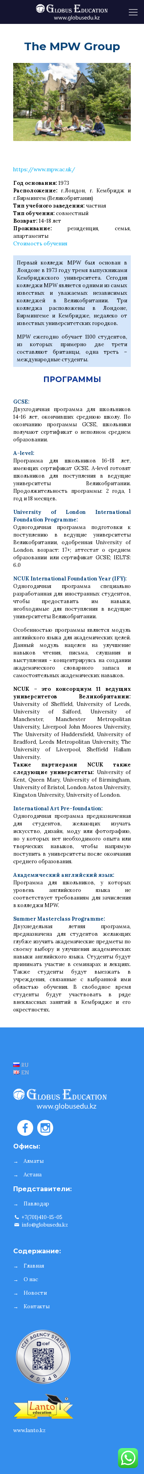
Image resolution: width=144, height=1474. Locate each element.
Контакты (37, 1306)
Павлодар (36, 1203)
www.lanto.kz (29, 1430)
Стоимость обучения (40, 243)
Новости (35, 1293)
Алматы (34, 1161)
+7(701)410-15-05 (41, 1217)
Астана (33, 1174)
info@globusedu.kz (44, 1224)
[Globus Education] (72, 12)
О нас (31, 1279)
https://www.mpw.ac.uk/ (44, 169)
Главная (34, 1265)
